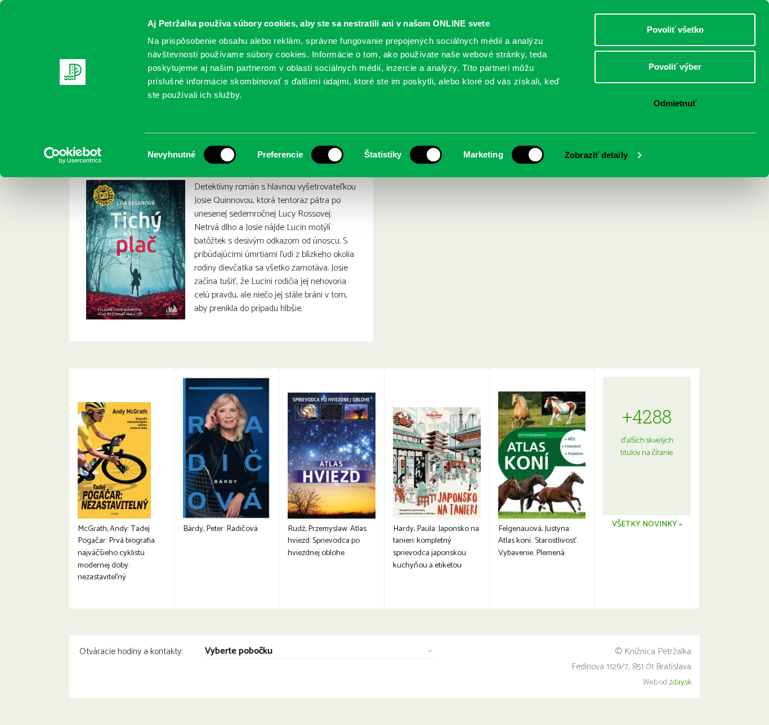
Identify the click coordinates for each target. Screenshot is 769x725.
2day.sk (680, 682)
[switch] (327, 155)
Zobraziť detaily (596, 155)
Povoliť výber (675, 66)
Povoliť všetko (675, 29)
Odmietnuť (675, 103)
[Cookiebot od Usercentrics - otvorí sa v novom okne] (73, 155)
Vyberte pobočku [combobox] (238, 652)
